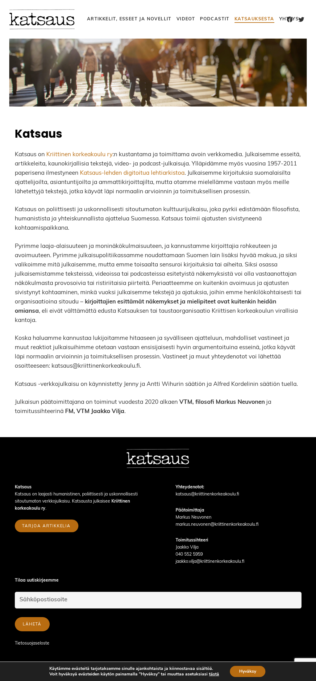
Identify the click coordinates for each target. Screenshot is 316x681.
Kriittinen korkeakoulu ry (79, 155)
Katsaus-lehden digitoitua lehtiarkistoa (132, 173)
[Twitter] (301, 19)
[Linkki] (42, 19)
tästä (214, 674)
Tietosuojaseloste (32, 643)
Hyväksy (247, 671)
